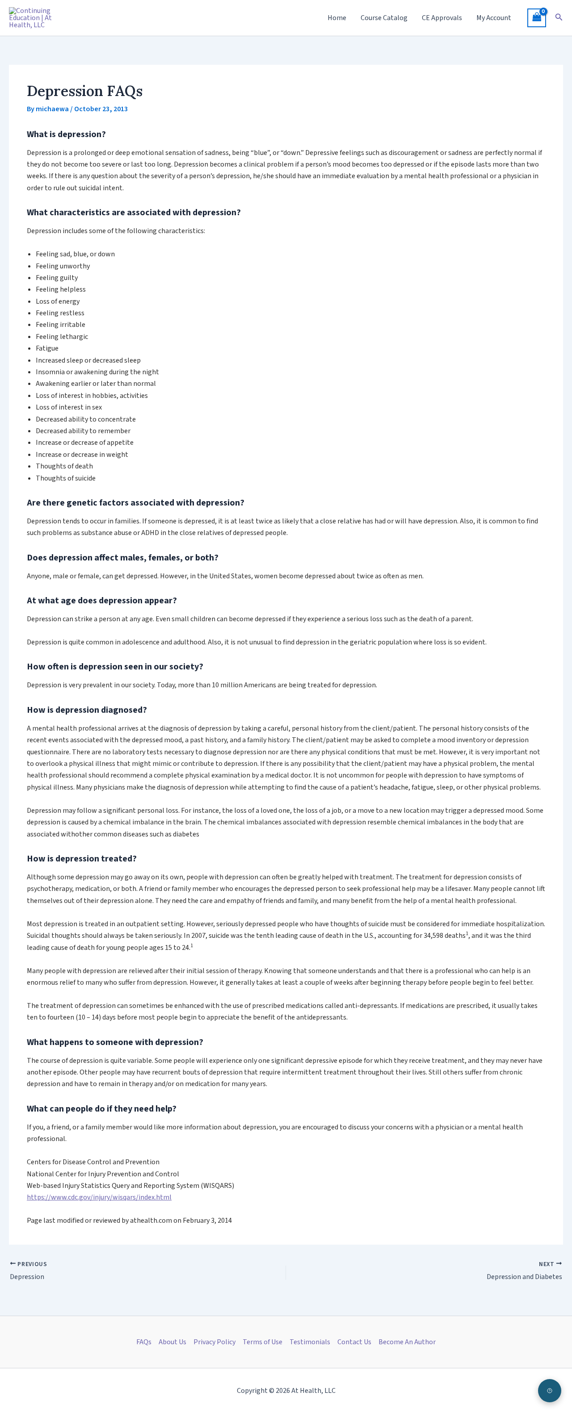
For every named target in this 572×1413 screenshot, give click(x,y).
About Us (172, 1342)
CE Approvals (442, 18)
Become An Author (407, 1342)
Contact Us (354, 1342)
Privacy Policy (214, 1342)
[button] (559, 18)
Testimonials (310, 1342)
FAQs (143, 1342)
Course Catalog (384, 18)
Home (337, 18)
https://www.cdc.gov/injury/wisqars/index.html (99, 1197)
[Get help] (549, 1390)
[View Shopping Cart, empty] (536, 17)
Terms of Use (262, 1342)
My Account (493, 18)
